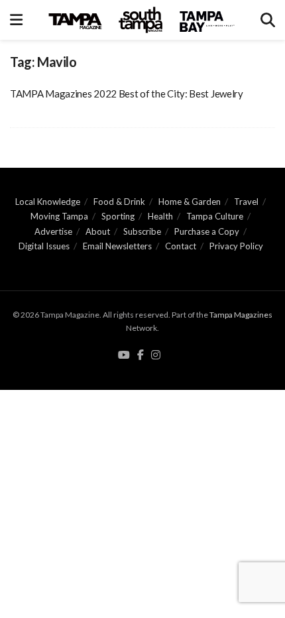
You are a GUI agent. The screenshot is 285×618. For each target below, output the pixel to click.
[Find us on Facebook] (140, 355)
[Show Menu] (16, 20)
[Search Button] (267, 20)
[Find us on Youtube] (124, 355)
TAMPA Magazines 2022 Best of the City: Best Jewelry (126, 93)
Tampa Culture (214, 216)
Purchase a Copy (206, 231)
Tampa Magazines (240, 315)
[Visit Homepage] (142, 20)
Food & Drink (119, 201)
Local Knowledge (47, 201)
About (98, 231)
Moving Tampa (59, 216)
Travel (246, 201)
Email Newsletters (117, 246)
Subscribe (142, 231)
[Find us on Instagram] (155, 355)
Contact (180, 246)
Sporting (118, 216)
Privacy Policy (236, 246)
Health (160, 216)
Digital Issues (44, 246)
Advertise (53, 231)
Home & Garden (189, 201)
